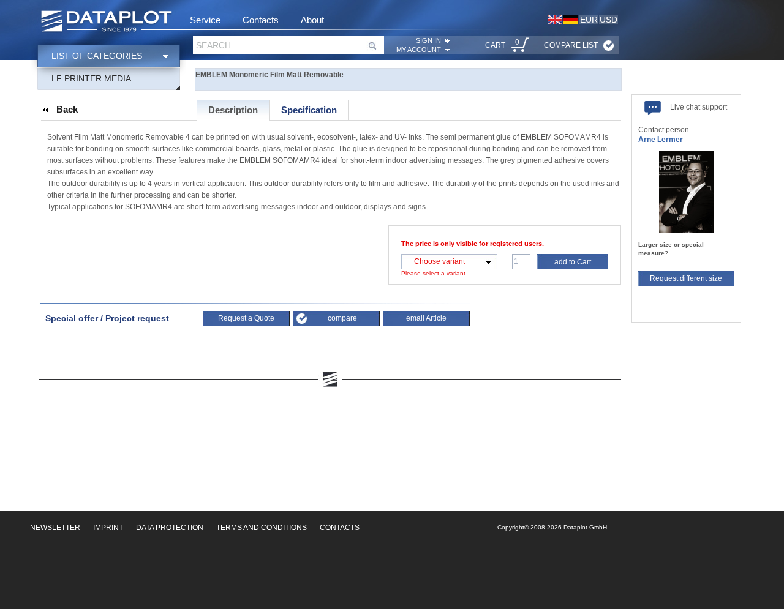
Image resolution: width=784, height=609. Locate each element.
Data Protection (169, 527)
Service (205, 19)
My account (418, 49)
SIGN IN (428, 40)
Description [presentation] (233, 110)
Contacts (261, 19)
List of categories (96, 56)
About (312, 19)
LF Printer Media (91, 78)
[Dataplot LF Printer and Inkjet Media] (106, 22)
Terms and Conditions (261, 527)
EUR (589, 19)
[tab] (233, 110)
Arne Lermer (660, 139)
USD (608, 19)
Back (67, 109)
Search (213, 45)
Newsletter (55, 527)
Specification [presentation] (309, 110)
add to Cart (572, 262)
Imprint (108, 527)
